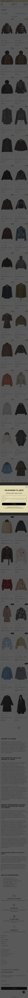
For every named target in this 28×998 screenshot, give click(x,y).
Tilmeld (14, 504)
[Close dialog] (26, 487)
